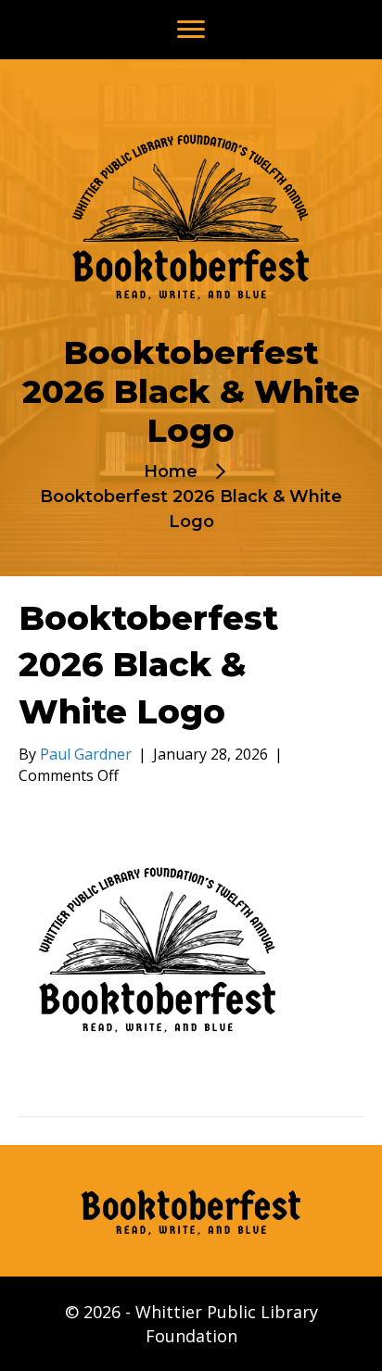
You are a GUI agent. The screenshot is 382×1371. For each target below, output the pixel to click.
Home (170, 471)
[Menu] (191, 29)
